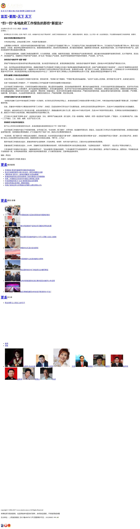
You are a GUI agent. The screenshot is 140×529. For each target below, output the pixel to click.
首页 (4, 16)
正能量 (27, 11)
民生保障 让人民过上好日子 (15, 303)
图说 (10, 11)
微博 (6, 343)
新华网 (24, 28)
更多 (4, 164)
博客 (6, 345)
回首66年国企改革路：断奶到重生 (17, 183)
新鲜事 (22, 11)
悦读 (17, 11)
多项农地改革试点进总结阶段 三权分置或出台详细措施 (25, 176)
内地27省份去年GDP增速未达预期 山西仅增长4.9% (23, 185)
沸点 (14, 11)
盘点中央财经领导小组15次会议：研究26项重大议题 (24, 172)
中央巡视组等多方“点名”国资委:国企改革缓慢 (21, 181)
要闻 (12, 16)
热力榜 (32, 11)
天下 (6, 11)
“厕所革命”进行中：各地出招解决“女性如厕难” (22, 174)
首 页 (3, 11)
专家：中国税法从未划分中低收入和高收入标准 (22, 179)
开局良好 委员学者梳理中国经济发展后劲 (20, 170)
